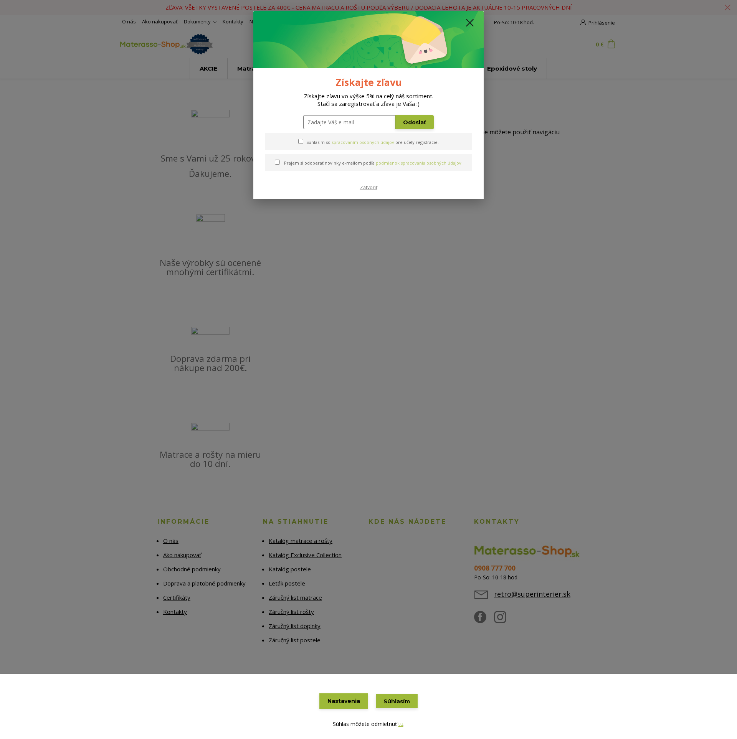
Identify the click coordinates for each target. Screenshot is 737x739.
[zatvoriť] (470, 22)
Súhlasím (396, 701)
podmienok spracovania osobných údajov (418, 163)
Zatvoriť (368, 187)
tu (400, 723)
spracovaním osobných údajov (363, 142)
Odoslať (414, 122)
